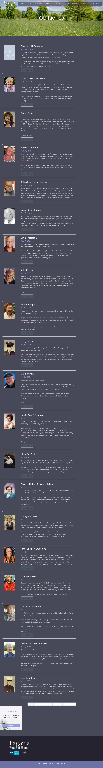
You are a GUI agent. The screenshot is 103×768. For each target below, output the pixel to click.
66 (71, 704)
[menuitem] (22, 4)
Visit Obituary (27, 70)
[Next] (74, 704)
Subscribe (11, 725)
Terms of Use (52, 766)
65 (67, 704)
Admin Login (60, 766)
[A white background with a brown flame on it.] (24, 752)
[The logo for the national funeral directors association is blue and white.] (14, 752)
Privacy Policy (43, 766)
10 (60, 704)
